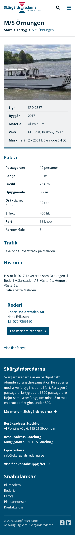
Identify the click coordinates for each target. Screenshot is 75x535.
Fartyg (22, 30)
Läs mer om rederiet (26, 331)
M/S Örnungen (43, 30)
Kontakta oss (14, 507)
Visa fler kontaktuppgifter (24, 464)
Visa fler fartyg (15, 348)
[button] (58, 7)
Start (8, 30)
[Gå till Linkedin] (68, 523)
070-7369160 (22, 321)
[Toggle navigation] (67, 7)
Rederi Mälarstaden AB (25, 312)
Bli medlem (12, 485)
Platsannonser (15, 501)
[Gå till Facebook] (62, 523)
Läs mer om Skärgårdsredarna (28, 411)
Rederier (10, 490)
